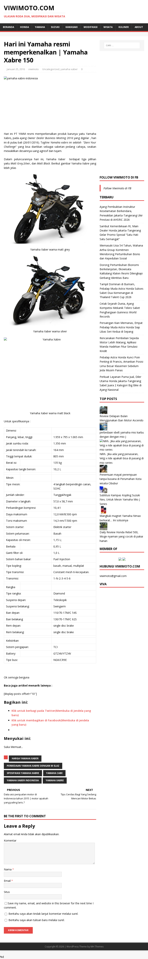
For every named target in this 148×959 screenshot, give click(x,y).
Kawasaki (72, 27)
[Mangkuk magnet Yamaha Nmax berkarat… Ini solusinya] (103, 511)
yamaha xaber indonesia (23, 780)
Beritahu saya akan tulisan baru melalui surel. (36, 920)
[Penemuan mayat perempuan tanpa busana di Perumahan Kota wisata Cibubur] (103, 470)
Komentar (10, 840)
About (139, 27)
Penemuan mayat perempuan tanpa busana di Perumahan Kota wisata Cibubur (120, 479)
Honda (24, 27)
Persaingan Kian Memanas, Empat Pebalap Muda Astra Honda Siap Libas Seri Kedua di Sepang (121, 327)
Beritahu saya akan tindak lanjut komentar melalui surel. (43, 913)
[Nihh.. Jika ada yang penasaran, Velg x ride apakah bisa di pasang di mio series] (122, 449)
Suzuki (55, 27)
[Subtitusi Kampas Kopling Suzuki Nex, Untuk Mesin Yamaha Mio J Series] (103, 491)
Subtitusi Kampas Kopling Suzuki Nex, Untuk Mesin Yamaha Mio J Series (120, 499)
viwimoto (33, 69)
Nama (8, 869)
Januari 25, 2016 (16, 69)
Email (7, 881)
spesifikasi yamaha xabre (23, 773)
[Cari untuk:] (122, 45)
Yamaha (40, 27)
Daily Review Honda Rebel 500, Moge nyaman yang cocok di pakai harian (121, 536)
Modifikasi (91, 27)
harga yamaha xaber (25, 758)
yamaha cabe (54, 773)
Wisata (108, 27)
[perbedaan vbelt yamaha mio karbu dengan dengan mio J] (103, 428)
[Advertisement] (122, 112)
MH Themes (97, 946)
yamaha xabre (55, 780)
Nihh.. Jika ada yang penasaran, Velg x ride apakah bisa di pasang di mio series (122, 458)
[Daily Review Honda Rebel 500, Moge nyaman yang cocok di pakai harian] (103, 528)
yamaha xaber (69, 69)
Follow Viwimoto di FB (119, 177)
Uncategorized (50, 69)
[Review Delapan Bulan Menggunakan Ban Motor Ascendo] (103, 412)
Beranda (8, 27)
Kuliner (124, 27)
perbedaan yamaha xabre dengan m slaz (33, 765)
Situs (7, 892)
